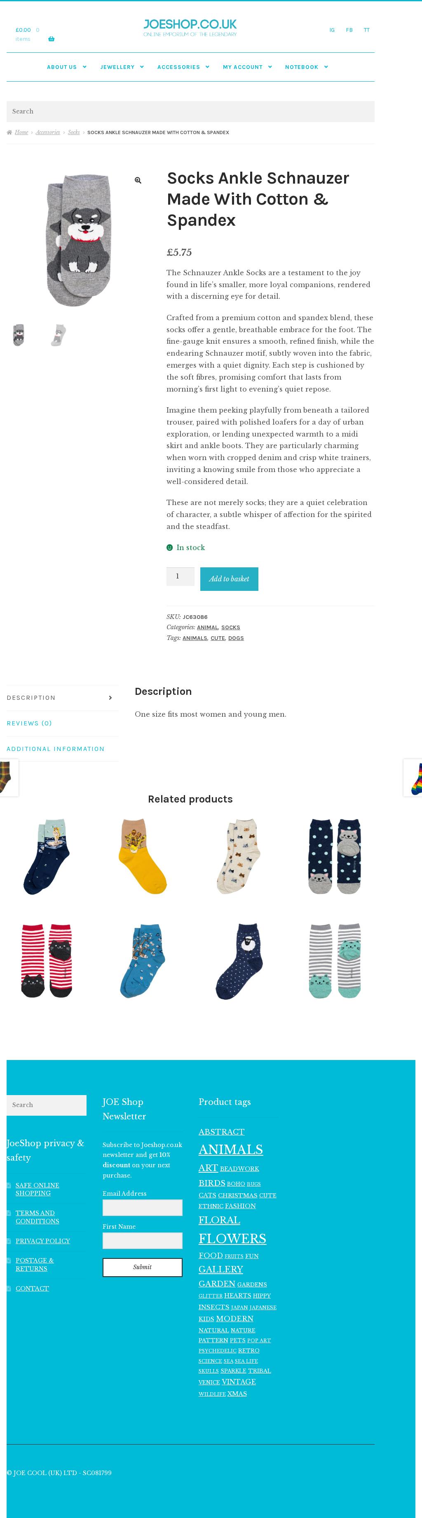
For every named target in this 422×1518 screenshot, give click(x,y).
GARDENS (252, 1285)
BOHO (236, 1184)
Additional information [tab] (56, 749)
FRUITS (234, 1256)
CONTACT (32, 1288)
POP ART (259, 1340)
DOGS (236, 638)
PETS (238, 1340)
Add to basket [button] (46, 856)
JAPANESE (263, 1307)
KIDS (206, 1319)
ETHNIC (211, 1206)
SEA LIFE (246, 1361)
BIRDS (212, 1183)
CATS (207, 1195)
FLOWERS (233, 1239)
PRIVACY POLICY (43, 1241)
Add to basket (229, 579)
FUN (252, 1256)
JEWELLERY (117, 67)
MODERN (234, 1319)
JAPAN (239, 1307)
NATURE (243, 1330)
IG (332, 29)
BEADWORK (239, 1169)
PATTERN (213, 1340)
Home (21, 132)
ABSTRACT (222, 1132)
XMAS (237, 1394)
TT (367, 29)
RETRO (249, 1351)
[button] (138, 180)
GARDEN (217, 1284)
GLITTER (211, 1296)
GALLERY (221, 1269)
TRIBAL (259, 1371)
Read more (334, 856)
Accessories (178, 67)
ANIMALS (195, 638)
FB (349, 29)
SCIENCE (210, 1361)
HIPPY (262, 1296)
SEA (228, 1361)
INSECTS (214, 1307)
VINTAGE (239, 1382)
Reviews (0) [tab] (29, 723)
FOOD (211, 1255)
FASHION (240, 1206)
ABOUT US (62, 67)
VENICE (209, 1382)
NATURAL (214, 1330)
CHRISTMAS (238, 1195)
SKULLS (209, 1371)
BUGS (254, 1184)
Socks (74, 132)
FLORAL (219, 1220)
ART (208, 1168)
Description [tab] (31, 697)
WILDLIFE (212, 1394)
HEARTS (237, 1295)
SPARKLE (233, 1371)
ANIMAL (207, 627)
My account (243, 67)
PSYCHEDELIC (218, 1351)
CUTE (218, 638)
